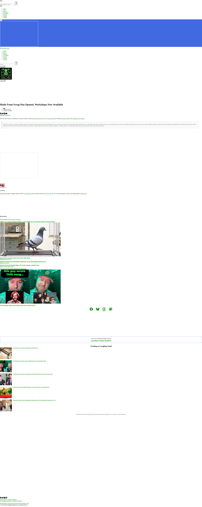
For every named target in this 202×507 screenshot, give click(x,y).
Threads (68, 193)
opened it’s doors (65, 118)
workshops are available (78, 118)
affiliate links (91, 414)
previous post (50, 118)
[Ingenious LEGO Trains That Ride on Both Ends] (6, 266)
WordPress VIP (25, 503)
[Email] (6, 114)
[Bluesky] (3, 114)
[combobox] (7, 64)
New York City (47, 193)
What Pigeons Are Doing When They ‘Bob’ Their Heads (15, 258)
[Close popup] (1, 20)
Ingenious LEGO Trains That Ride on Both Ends (13, 268)
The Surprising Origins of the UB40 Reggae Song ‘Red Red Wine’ (17, 305)
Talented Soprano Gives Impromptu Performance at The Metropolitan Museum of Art (23, 261)
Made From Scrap (38, 118)
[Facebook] (1, 114)
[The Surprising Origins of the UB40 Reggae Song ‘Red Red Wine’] (30, 303)
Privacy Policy (3, 499)
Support (5, 58)
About (4, 51)
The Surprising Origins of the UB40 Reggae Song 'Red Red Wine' (29, 361)
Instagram (84, 193)
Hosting (5, 54)
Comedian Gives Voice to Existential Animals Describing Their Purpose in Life (32, 374)
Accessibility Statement (6, 501)
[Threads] (5, 114)
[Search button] (16, 63)
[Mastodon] (6, 498)
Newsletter (6, 55)
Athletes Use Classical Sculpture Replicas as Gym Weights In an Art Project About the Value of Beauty (27, 221)
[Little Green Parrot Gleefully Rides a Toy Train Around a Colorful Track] (4, 263)
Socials (5, 56)
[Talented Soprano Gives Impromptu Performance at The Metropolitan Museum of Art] (5, 259)
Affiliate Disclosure (17, 501)
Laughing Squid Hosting (101, 340)
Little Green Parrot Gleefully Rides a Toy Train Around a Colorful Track (19, 265)
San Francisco (27, 193)
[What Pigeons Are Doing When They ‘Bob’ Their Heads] (30, 255)
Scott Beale (3, 193)
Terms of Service (12, 499)
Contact (5, 59)
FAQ (4, 52)
